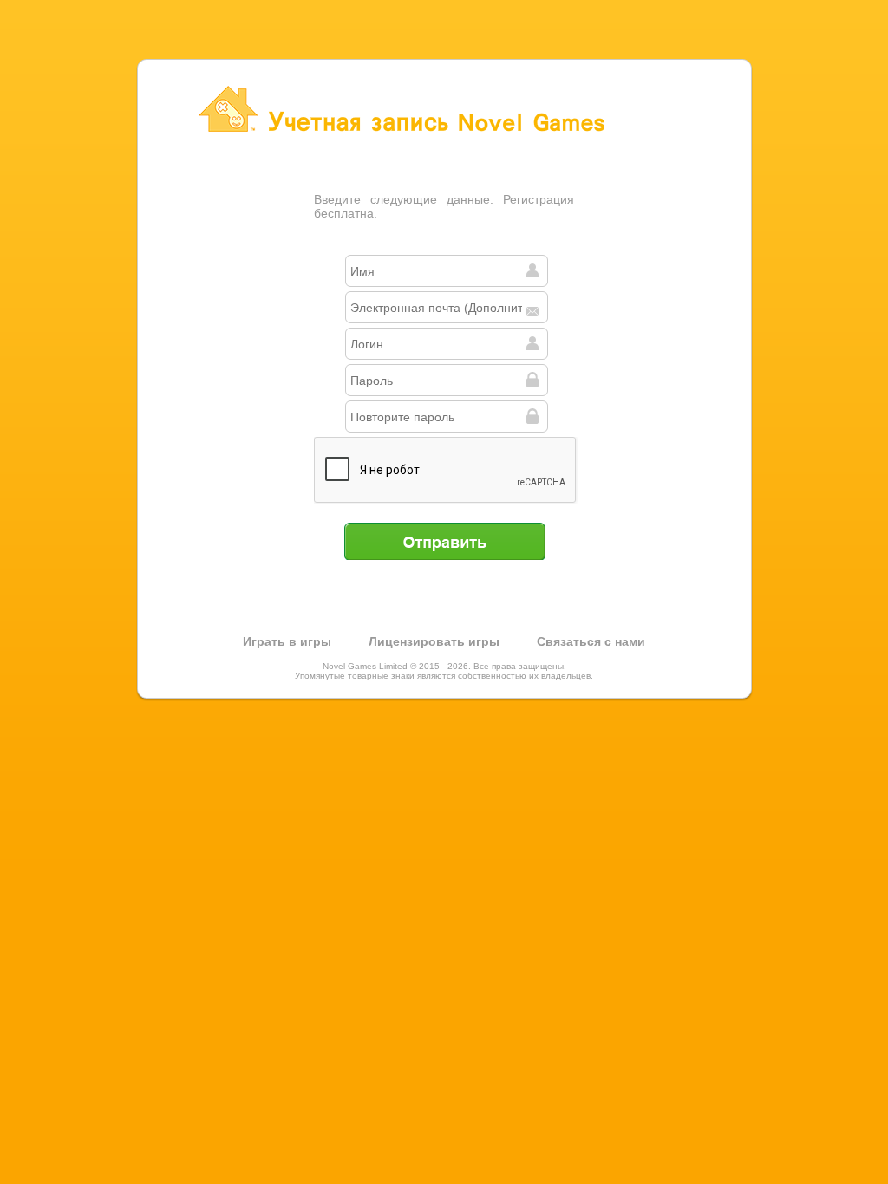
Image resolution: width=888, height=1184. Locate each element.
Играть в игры (287, 641)
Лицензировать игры (434, 641)
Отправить (444, 541)
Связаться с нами (591, 641)
